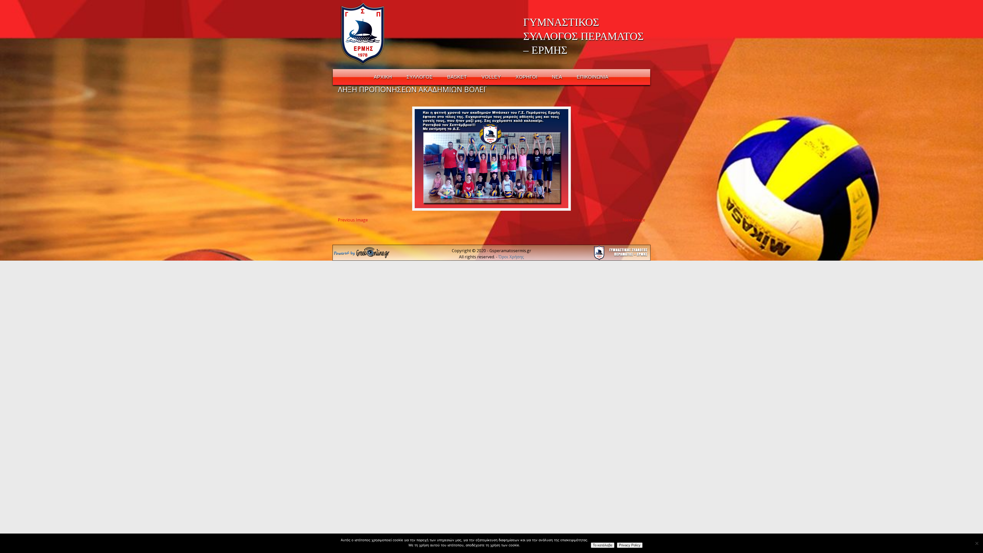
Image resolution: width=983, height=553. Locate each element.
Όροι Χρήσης (511, 257)
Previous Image (353, 220)
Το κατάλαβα (602, 545)
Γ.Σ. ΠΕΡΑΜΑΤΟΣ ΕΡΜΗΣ (363, 34)
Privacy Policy (629, 545)
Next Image (634, 220)
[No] (976, 543)
